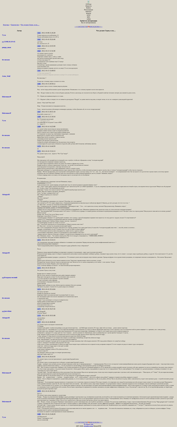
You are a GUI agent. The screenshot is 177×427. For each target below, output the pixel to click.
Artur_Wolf (6, 76)
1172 (39, 240)
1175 (39, 309)
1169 (39, 126)
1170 (39, 146)
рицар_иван (6, 47)
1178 (39, 356)
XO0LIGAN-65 (9, 42)
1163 (39, 46)
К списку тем (88, 424)
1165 (39, 70)
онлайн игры (88, 426)
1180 (39, 414)
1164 (39, 51)
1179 (39, 391)
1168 (39, 117)
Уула (4, 35)
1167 (39, 112)
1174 (39, 289)
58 (86, 27)
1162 (39, 39)
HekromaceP (6, 97)
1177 (39, 322)
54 (79, 27)
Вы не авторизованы (88, 22)
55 (81, 27)
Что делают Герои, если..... (30, 25)
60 (90, 27)
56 (82, 27)
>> (101, 27)
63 (96, 27)
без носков (6, 60)
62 (94, 27)
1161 (39, 33)
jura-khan (7, 311)
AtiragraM (6, 194)
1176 (39, 315)
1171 (39, 151)
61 (92, 27)
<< (75, 27)
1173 (39, 268)
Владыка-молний (10, 277)
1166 (39, 84)
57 (84, 27)
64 (98, 27)
